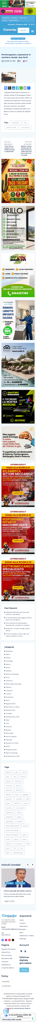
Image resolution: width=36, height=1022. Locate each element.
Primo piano (10, 733)
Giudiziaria (9, 651)
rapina (16, 839)
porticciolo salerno (12, 835)
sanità (8, 746)
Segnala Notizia (13, 20)
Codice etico (23, 18)
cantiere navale (11, 127)
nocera (25, 803)
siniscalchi (18, 844)
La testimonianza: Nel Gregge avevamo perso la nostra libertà (19, 619)
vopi (25, 122)
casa (7, 777)
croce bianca (25, 127)
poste (8, 839)
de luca (18, 785)
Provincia (9, 727)
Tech (7, 723)
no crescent (20, 808)
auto (16, 772)
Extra (7, 677)
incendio (19, 799)
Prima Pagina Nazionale (13, 684)
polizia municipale (12, 830)
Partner (4, 20)
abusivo (8, 772)
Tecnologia (9, 661)
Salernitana (23, 926)
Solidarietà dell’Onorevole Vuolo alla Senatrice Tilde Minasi (17, 613)
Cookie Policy (6, 986)
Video (7, 720)
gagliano (26, 794)
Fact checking (6, 955)
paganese (9, 817)
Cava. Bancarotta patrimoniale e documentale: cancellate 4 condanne (18, 42)
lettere (8, 803)
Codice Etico (5, 952)
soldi (28, 844)
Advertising (5, 18)
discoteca (19, 790)
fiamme (8, 794)
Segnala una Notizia (8, 949)
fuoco (17, 794)
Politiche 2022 (10, 710)
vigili (7, 853)
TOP (15, 848)
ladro (27, 799)
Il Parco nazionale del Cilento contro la (17, 891)
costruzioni (18, 781)
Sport (7, 700)
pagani (19, 817)
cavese (22, 777)
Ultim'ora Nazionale (12, 674)
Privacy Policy (5, 981)
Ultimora (8, 687)
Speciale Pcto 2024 (12, 743)
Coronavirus (9, 697)
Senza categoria (11, 736)
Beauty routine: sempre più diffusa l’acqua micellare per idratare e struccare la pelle (26, 150)
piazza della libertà (12, 826)
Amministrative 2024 (13, 756)
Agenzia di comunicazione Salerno (18, 1008)
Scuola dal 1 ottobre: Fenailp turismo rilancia (18, 630)
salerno (8, 844)
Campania (9, 690)
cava (14, 777)
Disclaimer (14, 18)
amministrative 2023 (12, 717)
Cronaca (8, 694)
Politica (8, 658)
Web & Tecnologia (12, 753)
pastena (20, 821)
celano (8, 781)
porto (24, 835)
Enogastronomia (11, 750)
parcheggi (9, 821)
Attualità (9, 713)
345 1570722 (5, 935)
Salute (8, 654)
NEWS (16, 803)
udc (22, 848)
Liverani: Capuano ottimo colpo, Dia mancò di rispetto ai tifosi (17, 635)
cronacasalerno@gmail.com (9, 929)
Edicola (24, 970)
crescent (9, 785)
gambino (9, 799)
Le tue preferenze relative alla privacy (20, 1015)
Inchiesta (9, 671)
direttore (9, 790)
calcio (24, 772)
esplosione (15, 122)
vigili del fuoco (18, 853)
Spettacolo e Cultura (12, 707)
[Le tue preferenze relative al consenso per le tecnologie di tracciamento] (32, 1018)
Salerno (8, 664)
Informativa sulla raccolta (11, 1020)
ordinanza (9, 812)
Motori (8, 667)
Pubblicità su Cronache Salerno (7, 966)
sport (8, 848)
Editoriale (9, 740)
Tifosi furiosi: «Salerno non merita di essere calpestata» (9, 148)
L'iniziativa (9, 681)
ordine (19, 812)
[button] (32, 31)
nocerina (9, 808)
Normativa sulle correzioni (6, 959)
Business (8, 730)
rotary (24, 839)
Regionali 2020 (10, 704)
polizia (25, 826)
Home (21, 920)
